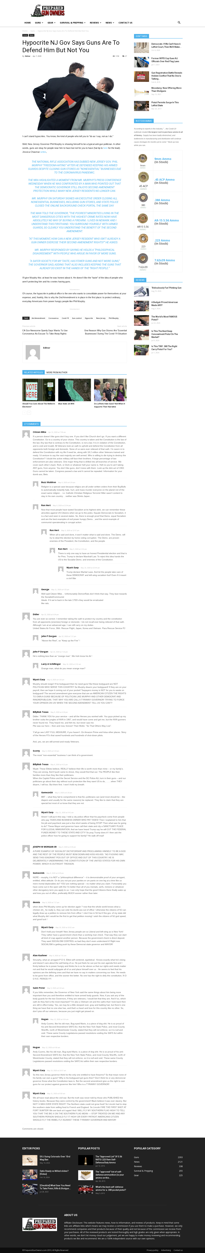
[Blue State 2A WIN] (74, 390)
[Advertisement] (158, 381)
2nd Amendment (38, 318)
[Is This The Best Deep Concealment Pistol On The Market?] (141, 335)
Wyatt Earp (72, 567)
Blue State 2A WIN (66, 404)
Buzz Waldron (48, 482)
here (105, 148)
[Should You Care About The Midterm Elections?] (38, 390)
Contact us (125, 22)
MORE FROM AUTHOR (57, 372)
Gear (50, 22)
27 (126, 56)
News (109, 22)
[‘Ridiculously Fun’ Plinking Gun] (141, 291)
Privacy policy (152, 1250)
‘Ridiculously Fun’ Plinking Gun (166, 288)
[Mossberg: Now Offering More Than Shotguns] (141, 92)
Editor (27, 56)
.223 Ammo (162, 240)
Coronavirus (53, 318)
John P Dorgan (49, 636)
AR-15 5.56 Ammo (166, 220)
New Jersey (101, 318)
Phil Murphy (114, 318)
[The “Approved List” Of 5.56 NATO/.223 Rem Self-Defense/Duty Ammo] (85, 1160)
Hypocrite (89, 318)
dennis (36, 902)
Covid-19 (65, 318)
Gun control (77, 318)
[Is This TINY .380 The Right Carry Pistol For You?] (141, 350)
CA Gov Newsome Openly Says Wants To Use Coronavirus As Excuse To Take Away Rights (45, 332)
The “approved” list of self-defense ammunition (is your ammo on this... (110, 1175)
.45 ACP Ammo (164, 179)
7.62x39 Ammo (164, 260)
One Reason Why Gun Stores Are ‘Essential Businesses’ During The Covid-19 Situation (105, 332)
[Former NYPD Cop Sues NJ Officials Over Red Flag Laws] (141, 62)
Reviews (94, 22)
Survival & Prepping (71, 22)
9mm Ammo (162, 159)
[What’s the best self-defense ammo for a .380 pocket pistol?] (85, 1189)
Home (27, 22)
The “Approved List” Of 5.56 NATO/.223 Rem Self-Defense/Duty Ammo (109, 1159)
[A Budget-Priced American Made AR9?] (141, 306)
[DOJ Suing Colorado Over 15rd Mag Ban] (29, 1160)
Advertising (166, 1250)
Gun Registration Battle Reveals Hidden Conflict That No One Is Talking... (166, 76)
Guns (38, 22)
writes (43, 152)
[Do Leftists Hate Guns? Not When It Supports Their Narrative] (110, 390)
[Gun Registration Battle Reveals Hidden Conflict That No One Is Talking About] (141, 76)
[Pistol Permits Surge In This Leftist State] (141, 106)
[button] (179, 23)
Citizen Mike (39, 432)
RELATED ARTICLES (33, 372)
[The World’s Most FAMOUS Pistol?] (141, 320)
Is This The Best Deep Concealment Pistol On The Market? (164, 334)
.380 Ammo (162, 200)
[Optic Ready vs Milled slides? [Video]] (29, 1175)
